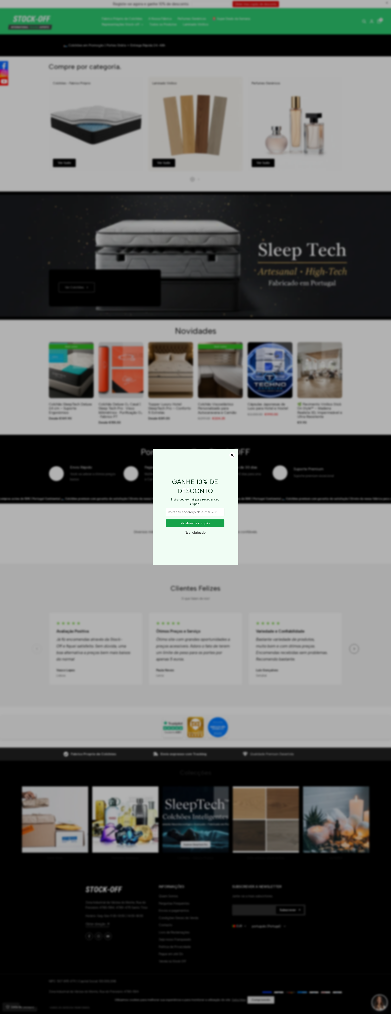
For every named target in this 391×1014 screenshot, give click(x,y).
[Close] (232, 455)
